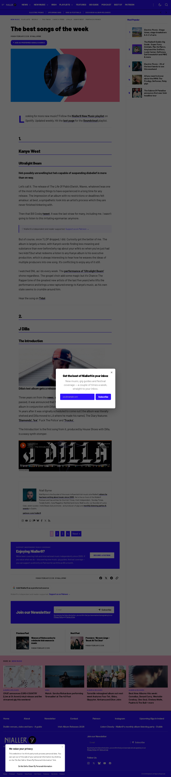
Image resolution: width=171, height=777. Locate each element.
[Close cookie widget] (62, 747)
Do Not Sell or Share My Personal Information (35, 766)
